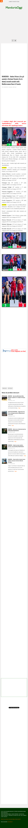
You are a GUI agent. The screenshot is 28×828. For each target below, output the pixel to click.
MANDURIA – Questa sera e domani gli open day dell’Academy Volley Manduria (17, 429)
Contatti (19, 819)
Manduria (5, 388)
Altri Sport (10, 388)
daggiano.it (10, 821)
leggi (19, 407)
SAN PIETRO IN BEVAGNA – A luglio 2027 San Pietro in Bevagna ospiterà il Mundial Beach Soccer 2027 (16, 413)
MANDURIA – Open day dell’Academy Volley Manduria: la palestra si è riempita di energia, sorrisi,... (16, 397)
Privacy (2, 819)
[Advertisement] (14, 24)
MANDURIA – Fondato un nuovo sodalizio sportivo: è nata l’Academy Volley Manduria (16, 445)
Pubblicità (14, 819)
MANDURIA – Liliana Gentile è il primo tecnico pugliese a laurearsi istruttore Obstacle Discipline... (16, 461)
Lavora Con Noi (8, 819)
